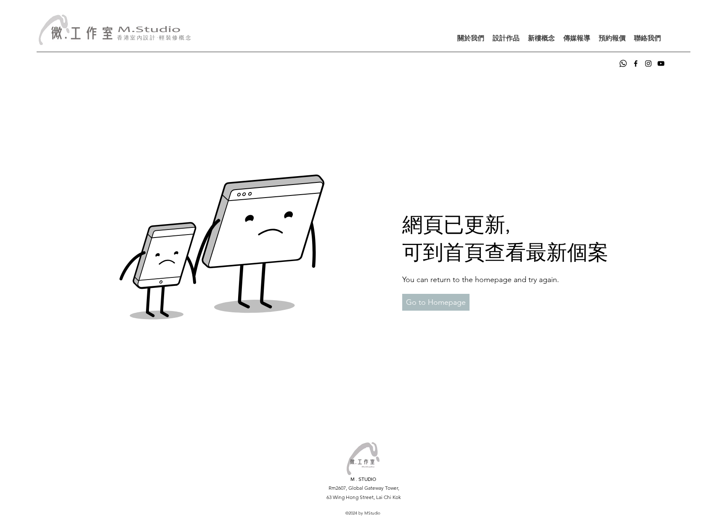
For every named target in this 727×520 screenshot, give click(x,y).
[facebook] (635, 63)
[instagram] (648, 63)
